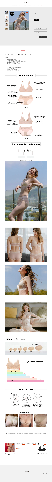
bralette (15, 433)
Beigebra (41, 433)
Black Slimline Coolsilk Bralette (41, 453)
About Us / (6, 471)
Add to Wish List (37, 39)
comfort (12, 433)
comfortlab (9, 433)
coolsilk (18, 433)
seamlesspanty (33, 433)
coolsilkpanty (38, 433)
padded (25, 433)
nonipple (30, 433)
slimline (20, 433)
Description (23, 50)
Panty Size (35, 30)
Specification (29, 50)
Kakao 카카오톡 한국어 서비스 (40, 471)
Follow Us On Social (38, 473)
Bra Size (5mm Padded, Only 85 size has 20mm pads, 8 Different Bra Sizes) (40, 26)
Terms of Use (15, 471)
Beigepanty (44, 433)
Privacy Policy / (10, 471)
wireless (22, 433)
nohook (27, 433)
